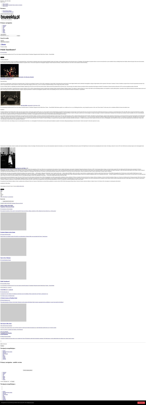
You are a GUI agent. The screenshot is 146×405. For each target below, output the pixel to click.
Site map (4, 352)
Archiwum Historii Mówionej (8, 11)
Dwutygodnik (5, 353)
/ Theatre (3, 44)
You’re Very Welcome (5, 257)
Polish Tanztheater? (5, 281)
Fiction (4, 32)
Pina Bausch (5, 196)
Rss (3, 354)
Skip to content (5, 3)
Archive (1, 381)
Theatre (4, 26)
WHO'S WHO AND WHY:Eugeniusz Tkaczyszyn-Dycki (7, 206)
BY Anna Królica (3, 52)
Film (3, 27)
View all (2, 40)
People (4, 356)
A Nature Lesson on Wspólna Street (8, 298)
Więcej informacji (30, 402)
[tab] (3, 34)
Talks (4, 31)
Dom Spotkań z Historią (7, 10)
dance (1, 196)
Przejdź (13, 381)
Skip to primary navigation (7, 4)
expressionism (10, 196)
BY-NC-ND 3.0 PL (20, 186)
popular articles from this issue (8, 201)
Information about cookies (7, 351)
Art (3, 28)
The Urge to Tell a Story (6, 323)
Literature (4, 25)
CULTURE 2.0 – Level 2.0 (6, 289)
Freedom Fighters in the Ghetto (7, 232)
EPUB (4, 355)
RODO (4, 350)
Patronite (4, 358)
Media (4, 30)
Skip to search (5, 5)
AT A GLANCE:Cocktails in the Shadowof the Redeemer (6, 333)
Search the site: (3, 35)
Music (4, 29)
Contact (4, 357)
